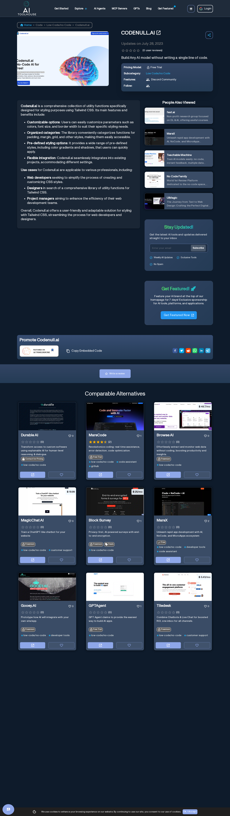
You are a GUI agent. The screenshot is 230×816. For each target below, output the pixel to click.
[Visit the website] (32, 475)
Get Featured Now (177, 315)
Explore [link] (79, 8)
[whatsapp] (194, 351)
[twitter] (181, 351)
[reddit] (188, 351)
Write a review (117, 373)
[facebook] (175, 351)
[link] (61, 9)
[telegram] (207, 351)
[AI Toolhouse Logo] (25, 8)
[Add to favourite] (61, 475)
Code (39, 25)
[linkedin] (201, 351)
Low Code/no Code (59, 25)
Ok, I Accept (190, 812)
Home (28, 25)
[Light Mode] (191, 8)
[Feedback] (8, 809)
